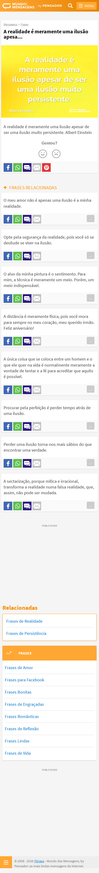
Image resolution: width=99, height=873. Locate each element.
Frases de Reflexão (22, 728)
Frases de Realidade (24, 621)
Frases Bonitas (18, 692)
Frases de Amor (19, 667)
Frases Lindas (17, 741)
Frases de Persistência (26, 633)
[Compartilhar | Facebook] (8, 167)
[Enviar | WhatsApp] (17, 167)
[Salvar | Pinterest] (46, 167)
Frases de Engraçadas (24, 704)
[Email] (36, 167)
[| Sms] (27, 167)
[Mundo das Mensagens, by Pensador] (26, 6)
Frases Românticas (22, 716)
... (90, 218)
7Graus (39, 861)
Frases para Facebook (24, 680)
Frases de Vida (18, 753)
